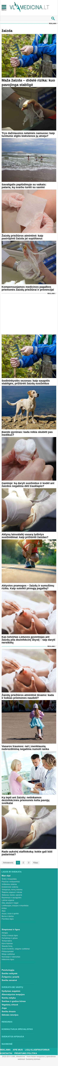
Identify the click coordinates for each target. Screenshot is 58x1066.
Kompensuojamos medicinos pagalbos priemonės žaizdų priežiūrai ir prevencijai (28, 288)
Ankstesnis (8, 862)
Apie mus (18, 1050)
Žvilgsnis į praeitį (10, 977)
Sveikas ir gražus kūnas (14, 1001)
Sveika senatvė (9, 980)
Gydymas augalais (11, 991)
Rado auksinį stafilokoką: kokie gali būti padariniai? (27, 853)
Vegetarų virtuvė (10, 1004)
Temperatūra (7, 941)
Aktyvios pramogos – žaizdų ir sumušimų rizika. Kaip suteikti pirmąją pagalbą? (28, 587)
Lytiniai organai (8, 900)
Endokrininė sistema (10, 887)
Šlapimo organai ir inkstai (12, 892)
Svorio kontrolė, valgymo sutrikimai (16, 949)
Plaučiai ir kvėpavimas (11, 882)
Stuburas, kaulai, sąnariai (12, 895)
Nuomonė (7, 1044)
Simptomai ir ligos (11, 929)
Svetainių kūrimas (33, 1059)
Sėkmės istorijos (10, 1015)
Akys (3, 911)
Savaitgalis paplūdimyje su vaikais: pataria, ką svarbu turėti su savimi (24, 186)
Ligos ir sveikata (12, 872)
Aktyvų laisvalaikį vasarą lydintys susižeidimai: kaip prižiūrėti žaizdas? (25, 536)
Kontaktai (6, 1053)
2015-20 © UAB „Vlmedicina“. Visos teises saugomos (23, 1056)
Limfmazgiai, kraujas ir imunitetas (15, 906)
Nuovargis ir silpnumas (11, 957)
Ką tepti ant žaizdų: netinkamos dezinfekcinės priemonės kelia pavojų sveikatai (25, 800)
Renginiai (7, 1022)
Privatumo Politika (25, 1053)
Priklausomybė (8, 951)
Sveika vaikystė (9, 973)
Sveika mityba (9, 998)
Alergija (5, 933)
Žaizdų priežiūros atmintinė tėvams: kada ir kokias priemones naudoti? (28, 696)
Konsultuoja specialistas (17, 1029)
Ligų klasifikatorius (37, 1050)
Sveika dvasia (9, 1011)
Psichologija (8, 970)
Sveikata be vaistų (12, 987)
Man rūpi (6, 875)
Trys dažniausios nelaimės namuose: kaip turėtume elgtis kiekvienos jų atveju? (28, 134)
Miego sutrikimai (8, 954)
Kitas (35, 862)
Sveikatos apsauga (13, 1036)
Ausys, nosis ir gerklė (10, 914)
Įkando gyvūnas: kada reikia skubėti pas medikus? (27, 433)
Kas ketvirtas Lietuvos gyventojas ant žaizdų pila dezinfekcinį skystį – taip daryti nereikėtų (28, 639)
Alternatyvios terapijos (13, 994)
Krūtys (4, 908)
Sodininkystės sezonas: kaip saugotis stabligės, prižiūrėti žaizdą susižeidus (26, 382)
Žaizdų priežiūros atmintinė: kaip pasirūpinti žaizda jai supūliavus (22, 237)
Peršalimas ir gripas (10, 938)
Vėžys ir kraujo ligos (10, 935)
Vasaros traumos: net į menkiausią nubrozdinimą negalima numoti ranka (25, 748)
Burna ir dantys (8, 916)
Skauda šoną (7, 946)
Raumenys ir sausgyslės (11, 898)
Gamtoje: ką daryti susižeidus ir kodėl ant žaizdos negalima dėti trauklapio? (28, 485)
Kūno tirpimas (7, 943)
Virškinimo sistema (9, 884)
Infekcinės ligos (8, 959)
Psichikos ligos (8, 919)
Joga (4, 1008)
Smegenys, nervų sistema (12, 890)
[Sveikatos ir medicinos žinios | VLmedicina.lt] (29, 7)
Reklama (52, 23)
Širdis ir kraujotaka (9, 879)
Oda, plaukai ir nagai (10, 903)
